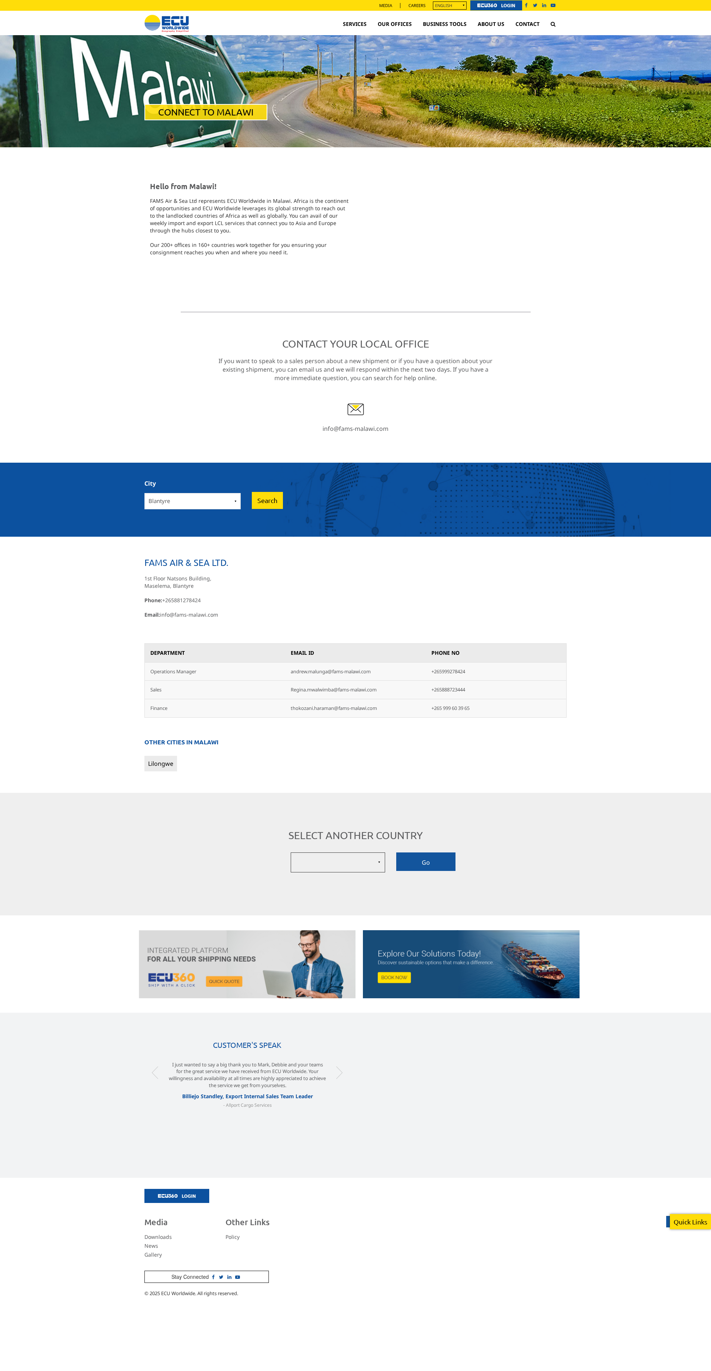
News (151, 1245)
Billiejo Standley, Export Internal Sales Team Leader (247, 1096)
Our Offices (395, 23)
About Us (491, 23)
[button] (155, 1087)
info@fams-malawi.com (355, 429)
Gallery (153, 1254)
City (150, 483)
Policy (233, 1236)
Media (385, 5)
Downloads (158, 1236)
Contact (527, 23)
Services (355, 23)
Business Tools (445, 23)
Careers (416, 5)
